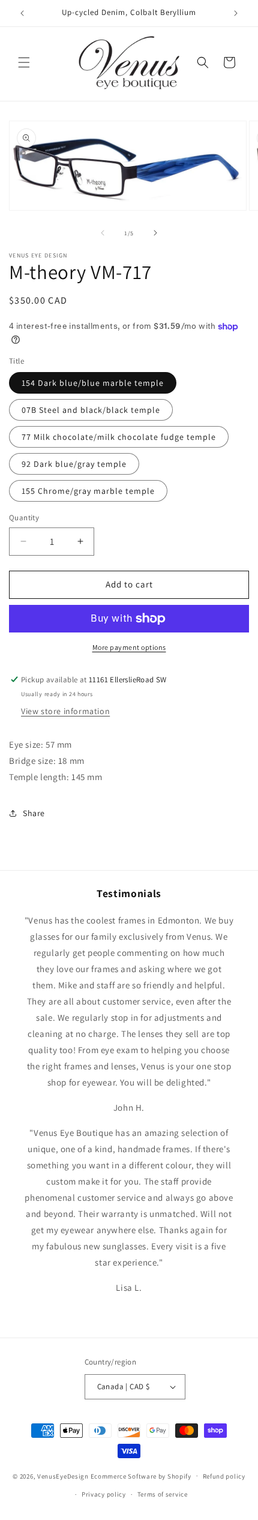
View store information (65, 711)
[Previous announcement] (22, 13)
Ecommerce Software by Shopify (141, 1475)
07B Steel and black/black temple (91, 409)
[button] (24, 62)
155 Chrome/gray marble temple (88, 490)
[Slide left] (102, 233)
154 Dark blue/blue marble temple (93, 382)
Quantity (24, 517)
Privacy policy (104, 1494)
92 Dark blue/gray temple (74, 463)
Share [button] (34, 813)
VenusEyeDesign (63, 1475)
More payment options (129, 647)
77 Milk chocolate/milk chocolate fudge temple (119, 436)
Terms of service (162, 1494)
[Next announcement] (236, 13)
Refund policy (224, 1476)
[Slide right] (155, 233)
